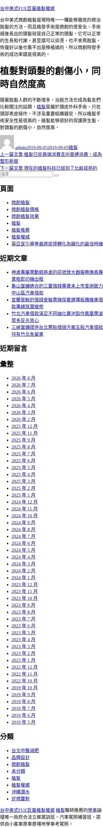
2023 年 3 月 (23, 646)
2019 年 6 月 (23, 715)
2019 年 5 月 (23, 722)
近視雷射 (20, 798)
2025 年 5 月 (23, 467)
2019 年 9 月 (23, 694)
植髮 (41, 106)
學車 (92, 810)
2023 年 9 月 (23, 605)
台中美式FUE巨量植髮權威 (27, 8)
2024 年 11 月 (24, 508)
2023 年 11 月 (24, 591)
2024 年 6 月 (23, 543)
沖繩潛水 (20, 791)
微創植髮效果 (25, 216)
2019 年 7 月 (23, 708)
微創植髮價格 (25, 209)
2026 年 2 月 (23, 419)
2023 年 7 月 (23, 619)
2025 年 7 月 (23, 453)
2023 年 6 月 (23, 625)
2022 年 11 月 (24, 674)
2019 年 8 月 (23, 701)
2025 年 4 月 (23, 474)
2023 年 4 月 (23, 639)
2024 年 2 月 (23, 570)
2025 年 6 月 (23, 460)
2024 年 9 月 (23, 522)
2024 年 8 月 (23, 529)
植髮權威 (20, 237)
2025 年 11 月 (24, 433)
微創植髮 (20, 202)
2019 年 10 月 (24, 687)
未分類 (18, 771)
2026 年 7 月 (23, 385)
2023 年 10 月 (24, 598)
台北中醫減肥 (25, 750)
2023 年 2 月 (23, 653)
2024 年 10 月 (24, 515)
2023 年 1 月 (23, 660)
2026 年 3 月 (23, 412)
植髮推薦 (20, 230)
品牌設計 (20, 757)
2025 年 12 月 (24, 426)
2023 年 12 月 (24, 584)
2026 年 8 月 (23, 378)
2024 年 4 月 (23, 557)
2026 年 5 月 (23, 398)
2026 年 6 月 (23, 391)
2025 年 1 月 (23, 495)
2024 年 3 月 (23, 563)
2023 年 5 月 (23, 632)
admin (20, 147)
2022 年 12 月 (24, 667)
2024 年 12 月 (24, 502)
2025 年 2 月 (23, 488)
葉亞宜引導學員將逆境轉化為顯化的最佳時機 (57, 243)
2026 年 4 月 (23, 405)
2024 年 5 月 (23, 550)
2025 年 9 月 (23, 440)
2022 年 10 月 (24, 680)
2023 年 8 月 (23, 612)
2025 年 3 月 (23, 481)
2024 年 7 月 (23, 536)
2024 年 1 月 (23, 577)
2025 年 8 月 (23, 446)
